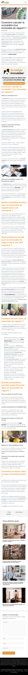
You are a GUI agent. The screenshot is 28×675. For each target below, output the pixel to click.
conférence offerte (12, 54)
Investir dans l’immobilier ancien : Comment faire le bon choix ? (12, 561)
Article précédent (8, 512)
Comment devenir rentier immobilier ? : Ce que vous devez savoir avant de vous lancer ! (14, 583)
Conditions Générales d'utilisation (10, 670)
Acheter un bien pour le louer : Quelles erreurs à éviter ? (14, 540)
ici (5, 506)
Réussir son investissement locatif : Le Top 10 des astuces (14, 605)
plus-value (17, 187)
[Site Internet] (13, 648)
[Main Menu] (25, 2)
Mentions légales (20, 670)
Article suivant (19, 512)
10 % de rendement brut (10, 294)
